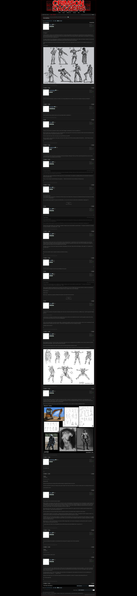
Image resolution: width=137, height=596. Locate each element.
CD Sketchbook (53, 85)
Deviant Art (48, 117)
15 (53, 587)
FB (56, 85)
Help (78, 12)
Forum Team (44, 593)
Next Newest (50, 585)
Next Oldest (45, 585)
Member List (69, 12)
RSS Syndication (80, 593)
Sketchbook (52, 117)
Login (51, 14)
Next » (56, 587)
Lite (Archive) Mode (68, 593)
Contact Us (48, 593)
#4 (93, 128)
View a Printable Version (47, 589)
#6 (93, 168)
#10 (93, 266)
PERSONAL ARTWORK (57, 17)
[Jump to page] (59, 20)
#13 (93, 340)
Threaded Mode (91, 22)
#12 (93, 309)
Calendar (74, 12)
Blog (44, 102)
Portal (59, 12)
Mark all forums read (74, 593)
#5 (93, 153)
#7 (93, 193)
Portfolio (44, 85)
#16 (93, 479)
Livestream (48, 85)
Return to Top (62, 593)
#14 (93, 397)
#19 (93, 552)
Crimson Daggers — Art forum (48, 17)
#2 (93, 96)
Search (63, 12)
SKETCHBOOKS (64, 17)
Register (54, 14)
